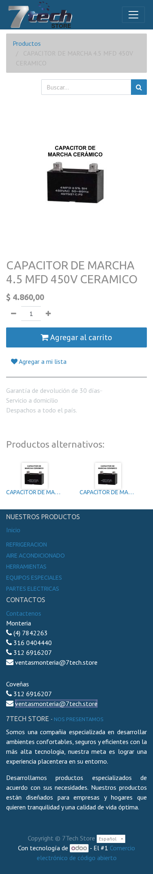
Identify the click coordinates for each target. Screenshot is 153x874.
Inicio (13, 530)
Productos (27, 43)
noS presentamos (79, 719)
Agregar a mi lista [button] (42, 361)
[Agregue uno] (48, 313)
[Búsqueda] (139, 87)
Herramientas (26, 566)
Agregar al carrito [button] (80, 337)
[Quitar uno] (13, 313)
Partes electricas (32, 588)
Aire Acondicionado (35, 555)
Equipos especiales (34, 577)
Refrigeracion (26, 544)
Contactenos (23, 613)
